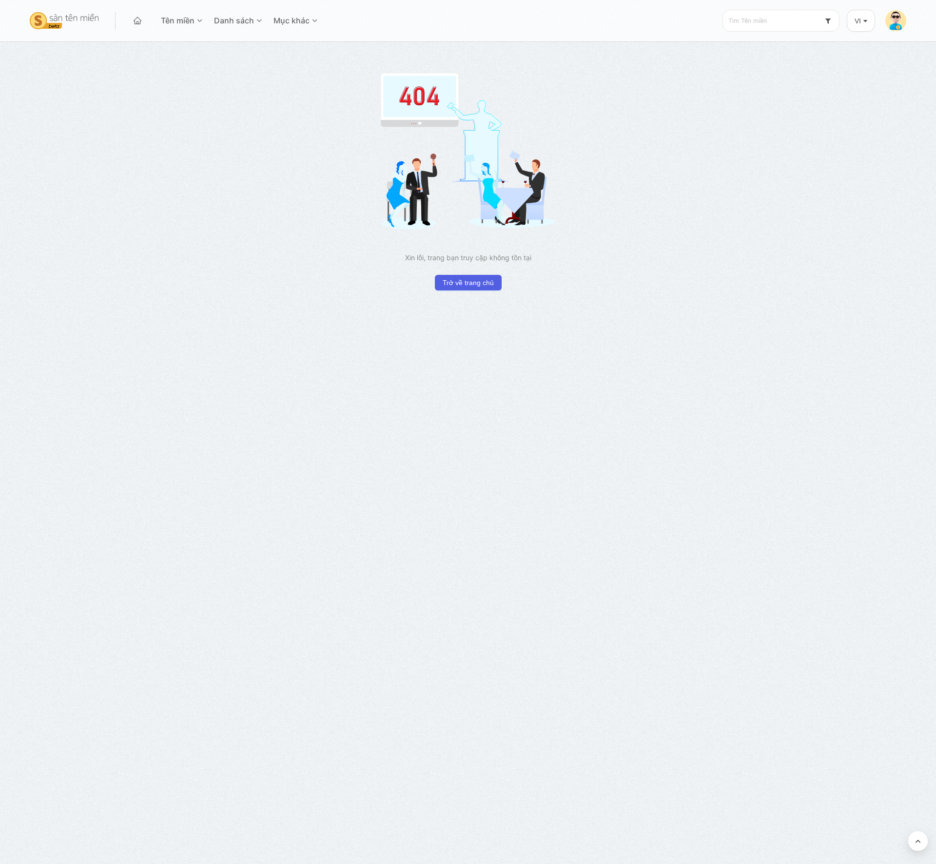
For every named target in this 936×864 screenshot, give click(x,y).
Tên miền (178, 20)
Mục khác (291, 20)
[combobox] (780, 21)
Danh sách (234, 20)
